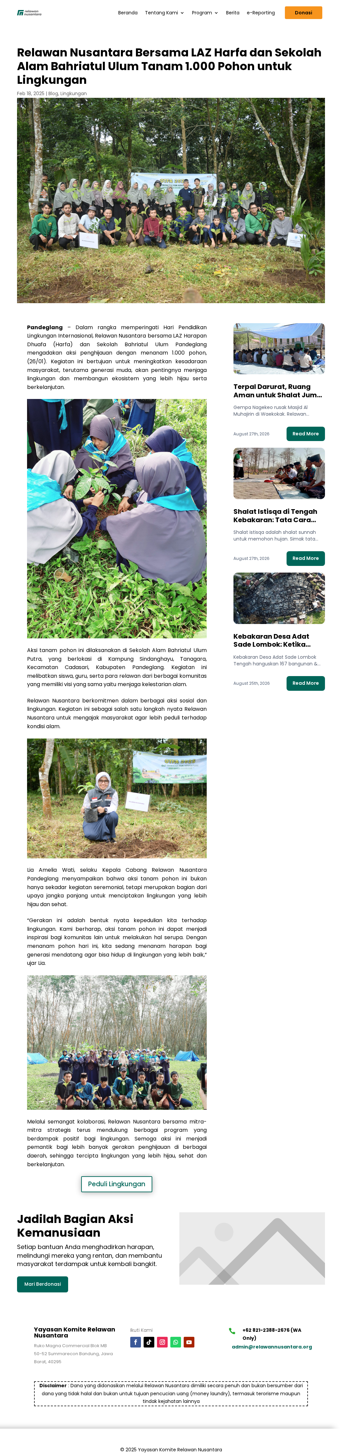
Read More (306, 433)
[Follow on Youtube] (189, 1342)
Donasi (303, 12)
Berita (232, 12)
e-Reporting (261, 12)
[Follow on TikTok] (149, 1342)
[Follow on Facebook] (135, 1342)
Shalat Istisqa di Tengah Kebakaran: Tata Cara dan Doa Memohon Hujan (276, 520)
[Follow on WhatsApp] (175, 1342)
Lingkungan (73, 93)
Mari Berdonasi (42, 1284)
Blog (53, 93)
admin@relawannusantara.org (272, 1346)
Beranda (128, 12)
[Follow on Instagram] (162, 1342)
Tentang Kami (161, 12)
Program (202, 12)
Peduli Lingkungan (116, 1184)
